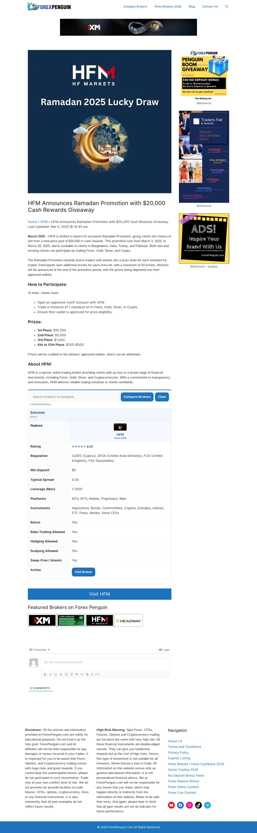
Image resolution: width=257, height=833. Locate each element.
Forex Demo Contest (183, 787)
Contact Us (210, 6)
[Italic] (50, 674)
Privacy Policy (178, 752)
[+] (97, 674)
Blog (192, 6)
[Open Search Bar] (227, 6)
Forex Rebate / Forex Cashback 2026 (196, 764)
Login (166, 649)
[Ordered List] (66, 674)
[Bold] (45, 674)
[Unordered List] (71, 674)
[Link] (87, 674)
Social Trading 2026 (183, 770)
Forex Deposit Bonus (183, 781)
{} (92, 674)
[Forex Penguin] (50, 6)
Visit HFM (99, 594)
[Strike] (61, 674)
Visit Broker (83, 572)
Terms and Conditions (184, 747)
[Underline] (55, 674)
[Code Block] (82, 674)
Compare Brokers (135, 6)
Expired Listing (179, 758)
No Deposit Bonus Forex (186, 775)
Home (32, 222)
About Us (175, 741)
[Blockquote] (76, 674)
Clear (162, 397)
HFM (44, 222)
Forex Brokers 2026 (168, 6)
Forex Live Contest (182, 792)
